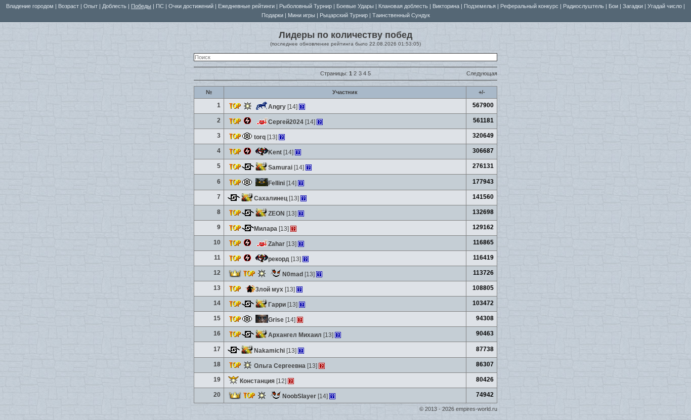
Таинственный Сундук (401, 15)
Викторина (446, 6)
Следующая (481, 73)
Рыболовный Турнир (305, 6)
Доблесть (114, 6)
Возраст (68, 6)
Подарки (272, 15)
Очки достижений (190, 6)
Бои (613, 6)
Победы (141, 6)
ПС (160, 6)
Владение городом (30, 6)
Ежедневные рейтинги (246, 6)
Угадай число (664, 6)
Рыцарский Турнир (344, 15)
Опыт (90, 6)
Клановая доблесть (403, 6)
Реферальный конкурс (529, 6)
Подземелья (480, 6)
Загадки (633, 6)
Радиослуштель (583, 6)
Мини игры (301, 15)
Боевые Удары (355, 6)
